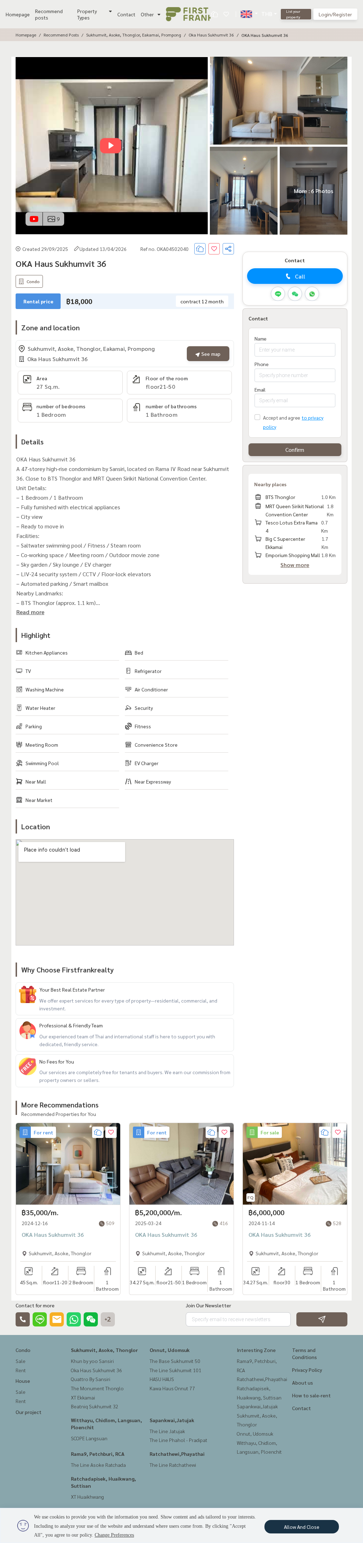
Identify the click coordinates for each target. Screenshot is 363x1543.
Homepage (18, 14)
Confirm (294, 449)
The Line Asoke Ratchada (98, 1464)
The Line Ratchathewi (173, 1464)
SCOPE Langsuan (89, 1438)
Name (261, 338)
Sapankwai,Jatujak (172, 1420)
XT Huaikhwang (87, 1496)
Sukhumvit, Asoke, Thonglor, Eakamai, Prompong (133, 35)
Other (147, 14)
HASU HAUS (162, 1379)
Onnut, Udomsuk (170, 1350)
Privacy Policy (307, 1370)
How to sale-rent (311, 1395)
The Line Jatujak (167, 1431)
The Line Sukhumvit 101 (175, 1370)
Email (260, 389)
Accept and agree (281, 417)
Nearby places (270, 484)
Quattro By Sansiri (90, 1379)
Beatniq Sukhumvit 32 (94, 1406)
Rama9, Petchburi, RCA (97, 1454)
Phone (262, 364)
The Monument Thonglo (97, 1388)
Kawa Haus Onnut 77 (172, 1388)
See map (210, 353)
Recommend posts (49, 14)
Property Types (87, 14)
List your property (293, 14)
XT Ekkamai (83, 1397)
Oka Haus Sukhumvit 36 (211, 35)
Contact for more (35, 1305)
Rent (21, 1370)
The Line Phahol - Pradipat (178, 1440)
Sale (21, 1361)
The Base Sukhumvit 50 (175, 1361)
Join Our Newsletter (208, 1305)
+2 (108, 1319)
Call (300, 276)
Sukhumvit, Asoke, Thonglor (104, 1350)
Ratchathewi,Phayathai (177, 1454)
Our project (28, 1412)
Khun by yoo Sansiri (92, 1361)
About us (302, 1382)
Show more (294, 564)
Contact (126, 14)
